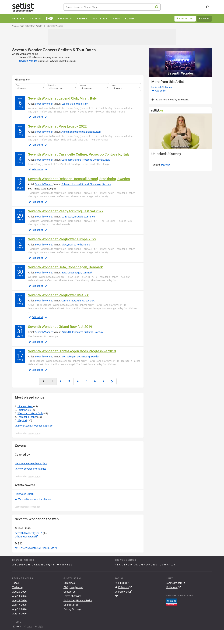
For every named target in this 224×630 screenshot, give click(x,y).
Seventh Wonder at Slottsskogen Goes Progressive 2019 (72, 351)
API (116, 596)
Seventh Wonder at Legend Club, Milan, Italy (62, 98)
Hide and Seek (25, 406)
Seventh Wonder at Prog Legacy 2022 (57, 126)
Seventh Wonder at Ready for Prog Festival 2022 (65, 211)
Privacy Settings (72, 609)
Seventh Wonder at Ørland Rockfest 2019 (60, 327)
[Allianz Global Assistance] (171, 601)
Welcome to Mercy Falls (30, 413)
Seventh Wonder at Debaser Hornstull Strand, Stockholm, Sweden (79, 179)
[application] (180, 131)
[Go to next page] (112, 381)
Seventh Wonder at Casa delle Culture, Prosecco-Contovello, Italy (79, 154)
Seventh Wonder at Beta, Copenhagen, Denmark (65, 267)
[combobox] (112, 7)
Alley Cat (22, 420)
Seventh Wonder (28, 60)
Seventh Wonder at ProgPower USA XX (58, 295)
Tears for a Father (27, 417)
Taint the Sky (24, 410)
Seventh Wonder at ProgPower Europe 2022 (62, 239)
